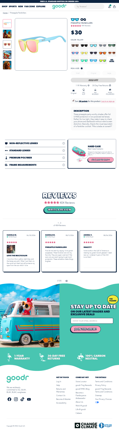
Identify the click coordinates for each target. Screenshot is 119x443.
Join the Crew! (86, 329)
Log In (58, 381)
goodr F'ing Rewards (84, 385)
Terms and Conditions (103, 381)
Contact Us (60, 395)
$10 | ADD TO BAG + (101, 160)
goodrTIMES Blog (82, 389)
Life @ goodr (81, 409)
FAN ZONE (29, 7)
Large (109, 73)
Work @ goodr (81, 405)
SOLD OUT (93, 80)
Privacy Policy (100, 385)
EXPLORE (40, 7)
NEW (20, 7)
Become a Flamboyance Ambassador (81, 395)
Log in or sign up (107, 101)
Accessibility (61, 403)
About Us (79, 402)
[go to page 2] (66, 281)
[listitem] (7, 23)
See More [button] (111, 60)
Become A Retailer (63, 399)
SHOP (4, 7)
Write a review (59, 209)
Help (58, 385)
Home (5, 13)
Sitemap (98, 395)
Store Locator (81, 381)
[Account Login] (109, 6)
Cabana (79, 413)
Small (78, 73)
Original (93, 73)
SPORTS (13, 7)
